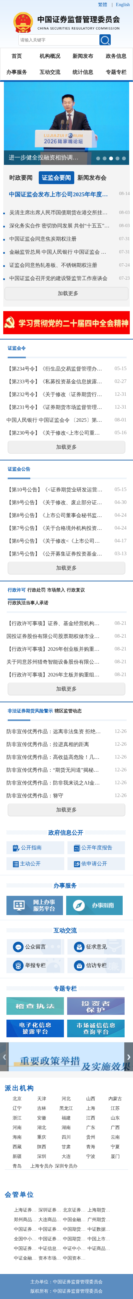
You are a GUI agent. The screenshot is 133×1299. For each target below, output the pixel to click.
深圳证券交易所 (50, 1210)
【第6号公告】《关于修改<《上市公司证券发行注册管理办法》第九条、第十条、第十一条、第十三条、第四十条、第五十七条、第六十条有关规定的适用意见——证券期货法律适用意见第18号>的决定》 (54, 541)
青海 (90, 1146)
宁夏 (115, 1146)
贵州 (90, 1137)
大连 (66, 1156)
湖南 (66, 1127)
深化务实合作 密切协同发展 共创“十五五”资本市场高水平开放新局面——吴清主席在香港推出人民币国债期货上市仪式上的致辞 (60, 225)
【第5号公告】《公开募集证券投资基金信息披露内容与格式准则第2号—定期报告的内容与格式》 (54, 553)
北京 (17, 1098)
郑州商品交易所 (25, 1219)
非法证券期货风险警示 (30, 711)
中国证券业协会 (50, 1238)
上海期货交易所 (99, 1210)
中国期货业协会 (74, 1238)
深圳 (41, 1156)
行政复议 (76, 590)
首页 (17, 56)
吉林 (41, 1108)
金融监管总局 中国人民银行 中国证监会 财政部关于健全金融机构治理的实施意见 (60, 252)
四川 (66, 1137)
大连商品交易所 (50, 1219)
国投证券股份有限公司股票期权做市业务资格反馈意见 (54, 636)
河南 (17, 1127)
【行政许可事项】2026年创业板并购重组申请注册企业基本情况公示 (54, 649)
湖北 (41, 1127)
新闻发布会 (92, 177)
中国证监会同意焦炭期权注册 (43, 239)
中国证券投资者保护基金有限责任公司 (50, 1229)
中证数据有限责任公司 (99, 1229)
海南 (17, 1137)
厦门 (115, 1156)
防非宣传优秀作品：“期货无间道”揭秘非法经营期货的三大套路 (54, 770)
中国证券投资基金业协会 (25, 1248)
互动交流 (50, 72)
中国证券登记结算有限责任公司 (25, 1229)
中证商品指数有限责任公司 (99, 1248)
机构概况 (50, 56)
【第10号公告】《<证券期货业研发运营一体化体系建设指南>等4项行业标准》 (54, 489)
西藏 (17, 1146)
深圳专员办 (66, 1166)
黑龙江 (66, 1108)
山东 (115, 1118)
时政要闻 (21, 177)
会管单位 (20, 1194)
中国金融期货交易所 (74, 1219)
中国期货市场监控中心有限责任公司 (74, 1229)
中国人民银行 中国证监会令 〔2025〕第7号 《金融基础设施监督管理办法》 (54, 420)
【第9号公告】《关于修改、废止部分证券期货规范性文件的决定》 (54, 502)
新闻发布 (83, 56)
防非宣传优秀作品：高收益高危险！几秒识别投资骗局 (54, 757)
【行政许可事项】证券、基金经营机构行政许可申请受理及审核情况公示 (54, 623)
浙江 (17, 1118)
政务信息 (116, 56)
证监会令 (17, 348)
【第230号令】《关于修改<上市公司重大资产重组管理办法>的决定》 (54, 433)
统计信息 (83, 72)
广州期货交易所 (99, 1219)
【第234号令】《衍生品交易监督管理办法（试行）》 (54, 368)
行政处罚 (36, 590)
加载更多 (68, 293)
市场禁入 (56, 590)
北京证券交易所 (74, 1210)
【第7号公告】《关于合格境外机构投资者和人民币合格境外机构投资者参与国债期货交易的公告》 (54, 528)
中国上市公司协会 (99, 1238)
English (123, 4)
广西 (115, 1127)
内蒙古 (115, 1098)
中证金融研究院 (25, 1258)
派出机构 (20, 1087)
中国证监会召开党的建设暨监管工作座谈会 (58, 278)
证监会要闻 (56, 177)
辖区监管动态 (68, 711)
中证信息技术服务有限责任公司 (50, 1248)
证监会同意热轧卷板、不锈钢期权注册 (53, 265)
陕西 (41, 1146)
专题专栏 (116, 72)
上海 (90, 1108)
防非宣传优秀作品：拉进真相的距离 (47, 744)
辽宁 (17, 1108)
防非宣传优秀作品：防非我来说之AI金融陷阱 (54, 782)
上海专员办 (41, 1166)
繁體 (102, 4)
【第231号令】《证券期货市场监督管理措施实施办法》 (54, 407)
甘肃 (66, 1146)
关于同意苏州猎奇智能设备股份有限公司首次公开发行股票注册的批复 (54, 662)
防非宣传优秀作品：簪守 (34, 795)
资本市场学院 (50, 1258)
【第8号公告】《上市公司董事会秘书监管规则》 (54, 515)
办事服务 (16, 72)
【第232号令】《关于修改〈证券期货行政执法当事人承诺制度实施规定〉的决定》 (54, 394)
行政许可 (17, 590)
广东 (90, 1127)
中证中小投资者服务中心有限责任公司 (74, 1248)
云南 (115, 1137)
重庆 (41, 1137)
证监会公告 (19, 469)
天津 (41, 1098)
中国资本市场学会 (74, 1258)
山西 (90, 1098)
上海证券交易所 (25, 1210)
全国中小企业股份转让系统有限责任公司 (25, 1238)
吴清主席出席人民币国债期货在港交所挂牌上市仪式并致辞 (60, 212)
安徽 (41, 1118)
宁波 (90, 1156)
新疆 (17, 1156)
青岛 (17, 1166)
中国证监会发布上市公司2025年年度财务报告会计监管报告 (58, 194)
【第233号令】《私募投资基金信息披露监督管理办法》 (54, 381)
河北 (66, 1098)
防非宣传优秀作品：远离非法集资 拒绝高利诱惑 (54, 731)
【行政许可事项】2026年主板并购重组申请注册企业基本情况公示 (54, 674)
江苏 (115, 1108)
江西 (90, 1118)
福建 (66, 1118)
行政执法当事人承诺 (28, 602)
